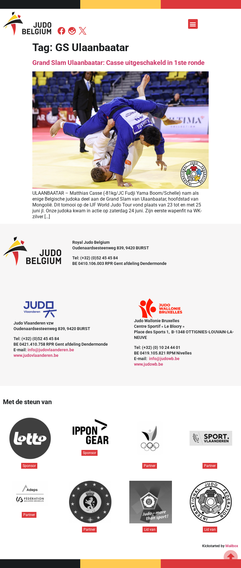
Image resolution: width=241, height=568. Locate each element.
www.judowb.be (148, 364)
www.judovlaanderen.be (36, 355)
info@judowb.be (164, 358)
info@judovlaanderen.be (51, 349)
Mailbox (231, 546)
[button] (193, 24)
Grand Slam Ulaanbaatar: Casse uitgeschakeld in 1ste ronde (118, 62)
